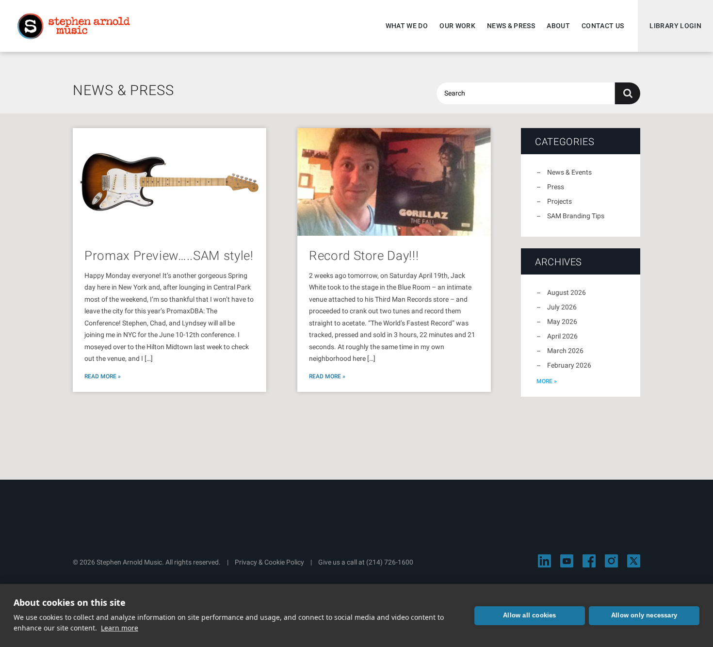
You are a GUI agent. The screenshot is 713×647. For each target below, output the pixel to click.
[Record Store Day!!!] (394, 182)
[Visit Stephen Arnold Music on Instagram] (611, 560)
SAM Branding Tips (575, 216)
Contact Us (603, 26)
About (558, 26)
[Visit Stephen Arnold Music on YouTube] (566, 560)
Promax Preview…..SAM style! (169, 255)
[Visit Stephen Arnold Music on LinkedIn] (544, 560)
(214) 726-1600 (389, 562)
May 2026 (562, 321)
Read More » (102, 376)
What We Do (407, 26)
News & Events (569, 172)
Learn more (119, 627)
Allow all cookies (529, 615)
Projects (559, 201)
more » (546, 381)
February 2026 (569, 365)
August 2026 (566, 292)
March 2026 (565, 351)
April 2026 (562, 336)
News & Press (511, 26)
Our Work (457, 26)
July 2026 (562, 307)
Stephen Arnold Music (73, 26)
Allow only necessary (644, 615)
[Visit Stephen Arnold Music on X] (633, 560)
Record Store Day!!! (364, 255)
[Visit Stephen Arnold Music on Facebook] (589, 560)
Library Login (675, 26)
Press (555, 187)
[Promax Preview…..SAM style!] (169, 182)
